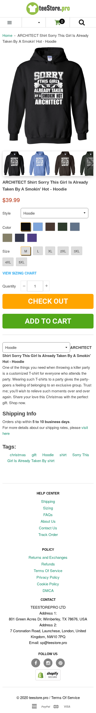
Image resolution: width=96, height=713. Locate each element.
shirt (63, 454)
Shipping (48, 501)
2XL (63, 251)
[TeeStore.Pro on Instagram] (48, 662)
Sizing (48, 507)
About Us (48, 521)
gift (34, 454)
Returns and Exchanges (48, 557)
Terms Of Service (48, 570)
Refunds (48, 563)
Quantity (9, 285)
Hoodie (48, 454)
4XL (8, 262)
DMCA (48, 590)
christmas (18, 454)
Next (89, 163)
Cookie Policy (48, 583)
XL (50, 251)
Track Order (48, 534)
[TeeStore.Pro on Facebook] (35, 662)
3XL (77, 251)
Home (7, 35)
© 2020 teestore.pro (32, 697)
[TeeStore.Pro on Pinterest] (60, 662)
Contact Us (48, 527)
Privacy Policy (48, 577)
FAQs (48, 514)
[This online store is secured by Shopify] (48, 678)
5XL (21, 262)
